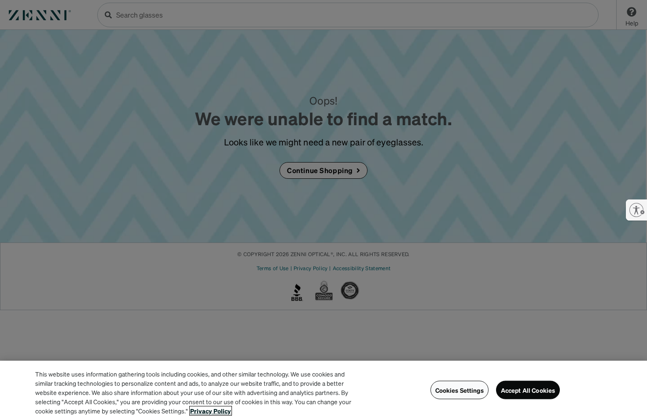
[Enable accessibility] (636, 210)
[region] (323, 390)
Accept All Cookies (528, 390)
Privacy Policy (210, 411)
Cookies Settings (459, 390)
